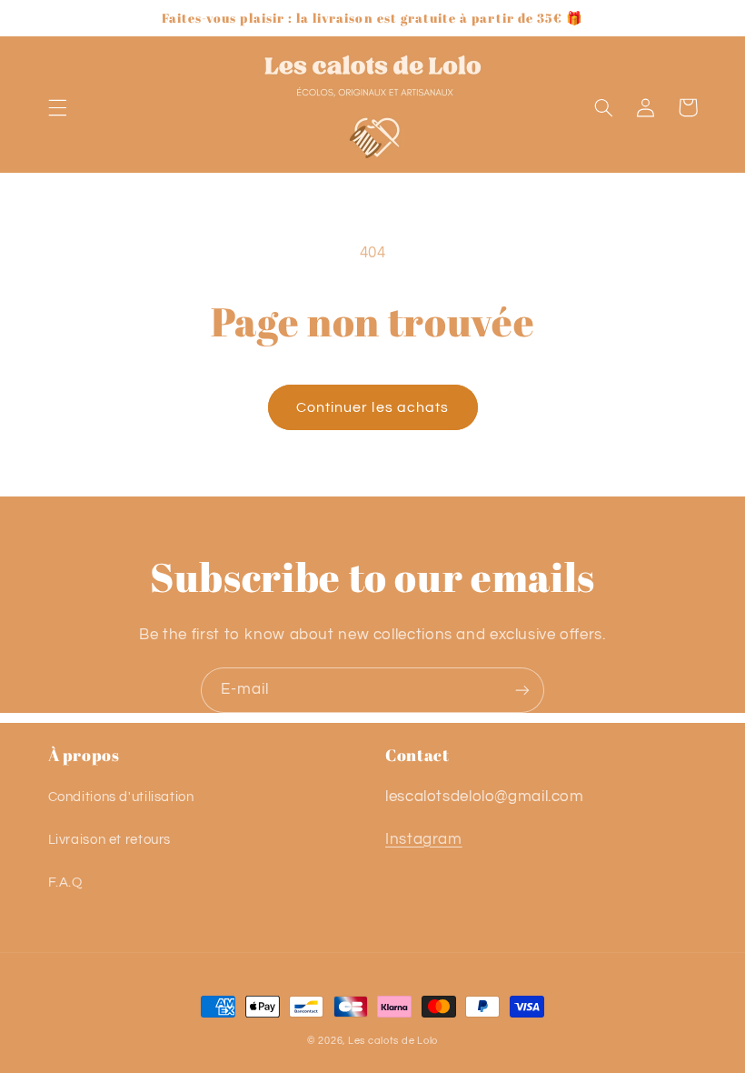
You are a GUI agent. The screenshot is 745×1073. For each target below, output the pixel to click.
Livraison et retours (110, 840)
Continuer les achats (372, 407)
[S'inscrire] (522, 689)
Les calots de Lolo (393, 1041)
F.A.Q (65, 882)
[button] (57, 107)
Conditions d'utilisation (121, 797)
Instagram (423, 839)
